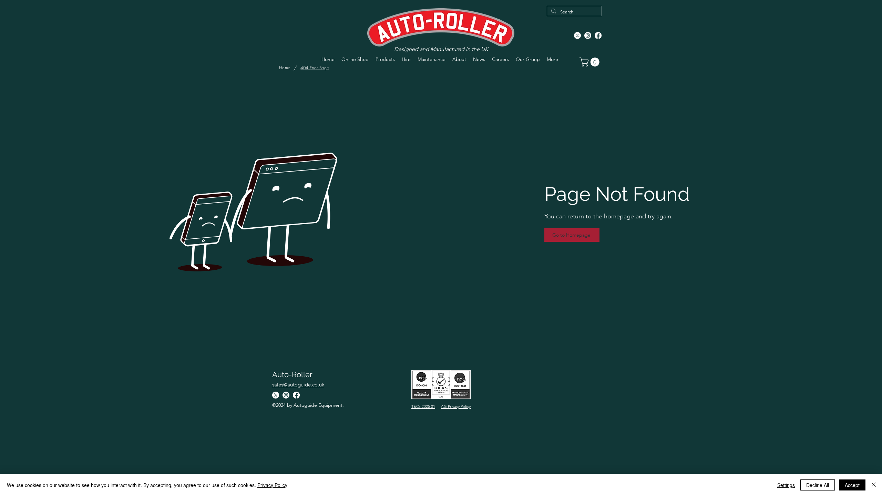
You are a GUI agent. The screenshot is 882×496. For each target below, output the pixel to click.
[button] (591, 62)
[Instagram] (587, 35)
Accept (852, 485)
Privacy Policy (272, 485)
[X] (577, 35)
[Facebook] (598, 35)
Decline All (817, 485)
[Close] (874, 484)
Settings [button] (786, 485)
